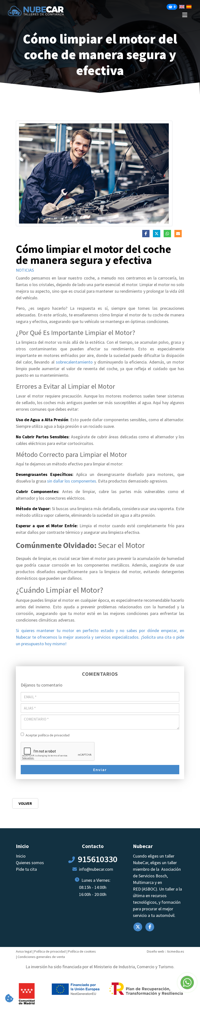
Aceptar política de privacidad (48, 735)
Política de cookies (82, 951)
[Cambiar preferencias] (9, 998)
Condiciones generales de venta (41, 957)
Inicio (21, 856)
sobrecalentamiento (75, 362)
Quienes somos (30, 862)
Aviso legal (24, 951)
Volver (25, 803)
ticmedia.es (175, 951)
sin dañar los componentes (71, 481)
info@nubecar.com (96, 869)
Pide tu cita (26, 869)
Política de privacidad (50, 951)
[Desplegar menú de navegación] (132, 15)
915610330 (97, 859)
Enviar (100, 769)
